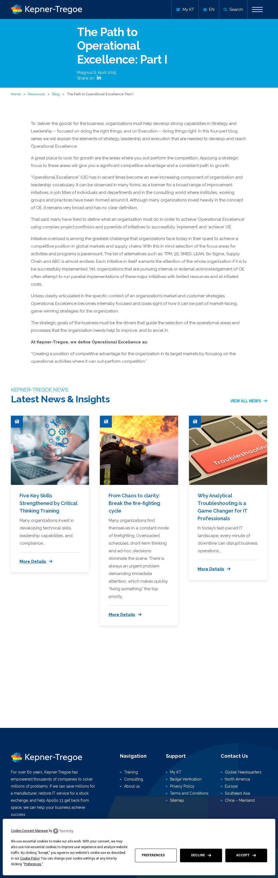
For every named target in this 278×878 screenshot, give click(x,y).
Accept (243, 855)
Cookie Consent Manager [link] (29, 831)
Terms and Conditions (189, 793)
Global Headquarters (243, 772)
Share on (86, 78)
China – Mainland (240, 800)
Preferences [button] (32, 864)
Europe (231, 786)
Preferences (153, 855)
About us (132, 786)
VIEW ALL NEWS (245, 401)
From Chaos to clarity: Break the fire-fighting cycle (134, 503)
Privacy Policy (182, 786)
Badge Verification (186, 779)
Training (131, 772)
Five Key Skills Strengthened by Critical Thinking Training (48, 503)
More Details (33, 561)
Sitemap (177, 800)
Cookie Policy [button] (29, 858)
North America (237, 779)
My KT (175, 772)
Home (16, 94)
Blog (56, 94)
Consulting (133, 779)
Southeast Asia (237, 793)
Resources (36, 94)
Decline (198, 855)
